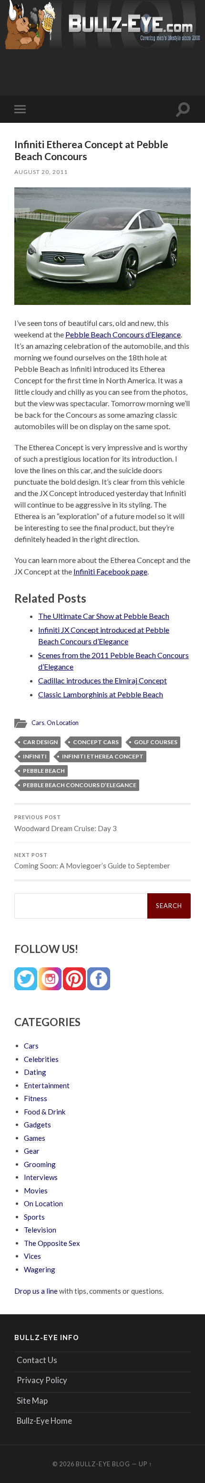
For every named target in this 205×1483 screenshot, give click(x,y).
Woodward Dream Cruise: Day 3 (65, 823)
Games (34, 1138)
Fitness (35, 1098)
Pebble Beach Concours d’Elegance (123, 334)
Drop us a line (36, 1291)
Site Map (32, 1401)
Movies (36, 1190)
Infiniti (35, 756)
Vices (32, 1256)
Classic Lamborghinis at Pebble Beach (100, 694)
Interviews (41, 1177)
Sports (34, 1216)
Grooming (40, 1164)
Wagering (39, 1269)
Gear (32, 1151)
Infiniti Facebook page (110, 571)
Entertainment (47, 1085)
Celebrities (41, 1059)
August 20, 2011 (41, 171)
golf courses (155, 742)
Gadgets (37, 1124)
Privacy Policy (42, 1380)
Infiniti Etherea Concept (103, 756)
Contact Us (37, 1360)
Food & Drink (44, 1111)
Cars (37, 722)
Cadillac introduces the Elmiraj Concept (102, 680)
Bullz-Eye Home (44, 1421)
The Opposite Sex (52, 1243)
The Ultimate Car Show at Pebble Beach (103, 615)
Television (40, 1229)
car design (40, 742)
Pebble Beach (44, 770)
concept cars (96, 742)
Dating (35, 1072)
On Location (63, 722)
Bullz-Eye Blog (103, 1464)
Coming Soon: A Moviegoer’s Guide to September (92, 861)
